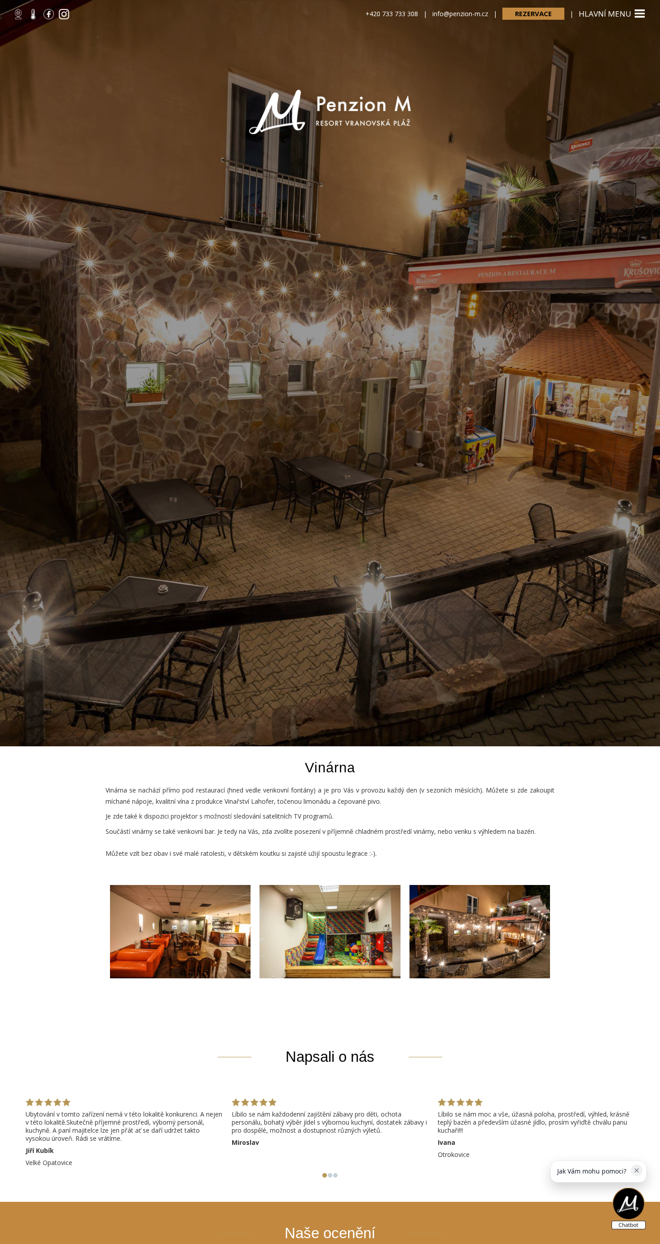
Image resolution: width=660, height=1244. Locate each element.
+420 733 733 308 (391, 13)
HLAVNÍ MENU (605, 14)
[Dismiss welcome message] (636, 1170)
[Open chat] (629, 1209)
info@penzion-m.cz (460, 13)
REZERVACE (533, 13)
